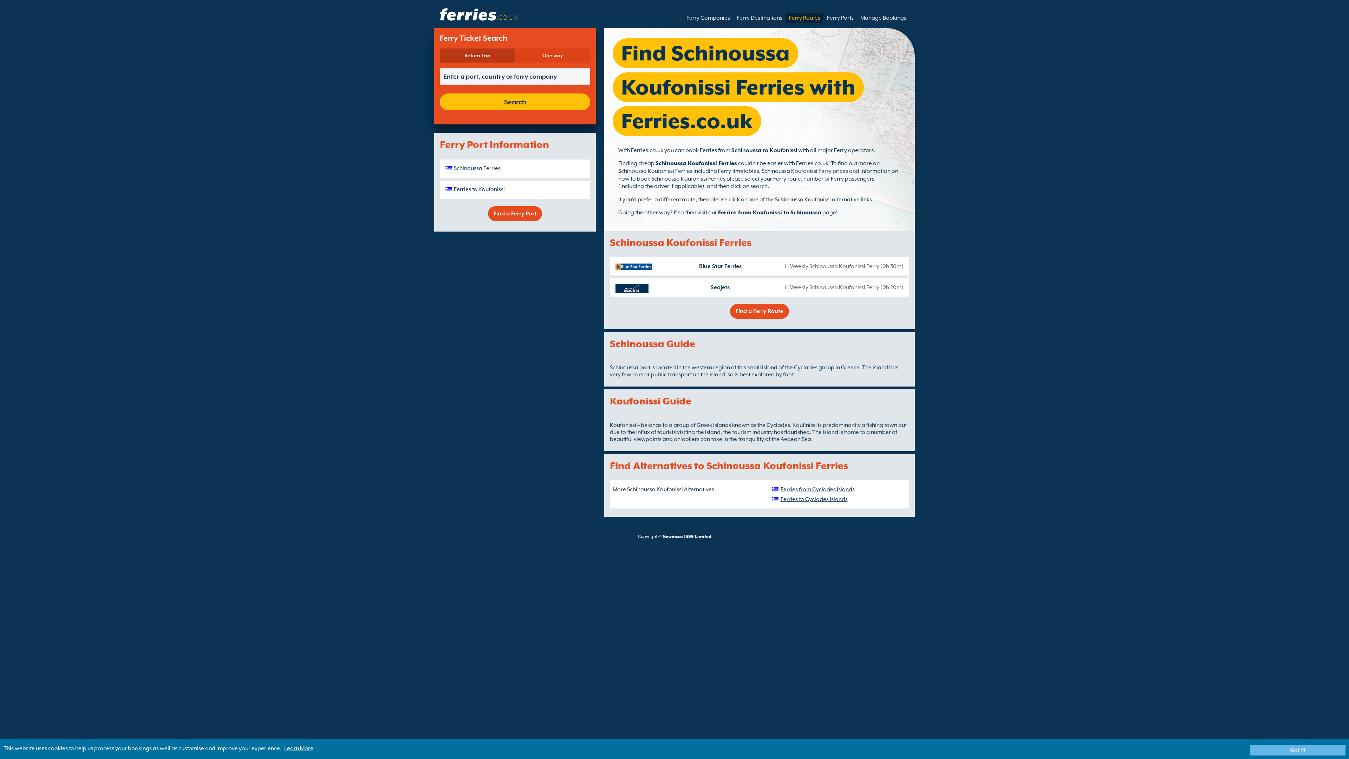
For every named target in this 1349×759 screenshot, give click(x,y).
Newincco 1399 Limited (687, 536)
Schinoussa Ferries (477, 168)
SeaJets (720, 287)
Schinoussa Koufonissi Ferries (696, 163)
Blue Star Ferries (720, 266)
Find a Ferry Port (515, 213)
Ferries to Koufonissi (479, 189)
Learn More (298, 748)
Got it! (1297, 750)
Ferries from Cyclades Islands (818, 489)
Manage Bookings (883, 18)
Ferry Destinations (759, 18)
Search (515, 102)
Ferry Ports (840, 18)
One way (552, 55)
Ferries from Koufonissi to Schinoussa (769, 212)
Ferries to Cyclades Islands (814, 499)
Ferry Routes (804, 18)
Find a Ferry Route (759, 311)
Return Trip (477, 55)
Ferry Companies (708, 18)
